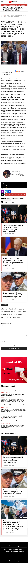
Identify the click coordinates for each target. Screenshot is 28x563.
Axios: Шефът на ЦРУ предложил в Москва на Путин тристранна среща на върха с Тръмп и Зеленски (13, 262)
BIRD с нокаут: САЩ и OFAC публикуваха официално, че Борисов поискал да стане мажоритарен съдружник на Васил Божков (13, 416)
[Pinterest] (9, 194)
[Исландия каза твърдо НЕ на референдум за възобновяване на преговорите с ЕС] (14, 214)
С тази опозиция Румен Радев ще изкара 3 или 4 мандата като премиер (12, 295)
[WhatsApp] (12, 194)
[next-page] (26, 9)
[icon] (2, 192)
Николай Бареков (7, 74)
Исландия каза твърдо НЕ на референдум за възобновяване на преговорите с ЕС (13, 228)
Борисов (9, 198)
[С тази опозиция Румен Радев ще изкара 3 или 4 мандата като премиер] (14, 281)
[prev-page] (2, 9)
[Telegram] (21, 194)
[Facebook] (11, 177)
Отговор (2, 319)
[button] (25, 2)
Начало (2, 15)
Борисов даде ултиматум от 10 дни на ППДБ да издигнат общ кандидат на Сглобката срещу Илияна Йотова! (12, 426)
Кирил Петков (15, 198)
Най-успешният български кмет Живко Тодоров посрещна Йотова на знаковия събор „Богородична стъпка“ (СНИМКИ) (13, 410)
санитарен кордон (6, 199)
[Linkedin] (15, 194)
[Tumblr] (18, 194)
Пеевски (22, 198)
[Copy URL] (24, 194)
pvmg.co (18, 561)
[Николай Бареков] (7, 174)
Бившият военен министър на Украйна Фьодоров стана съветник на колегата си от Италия (13, 421)
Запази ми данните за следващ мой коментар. (13, 345)
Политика (7, 15)
